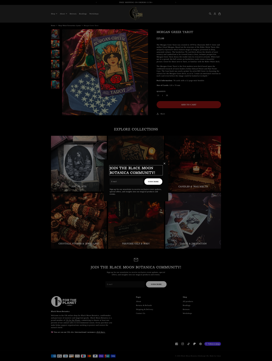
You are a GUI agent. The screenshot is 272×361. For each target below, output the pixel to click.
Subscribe (153, 182)
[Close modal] (164, 163)
